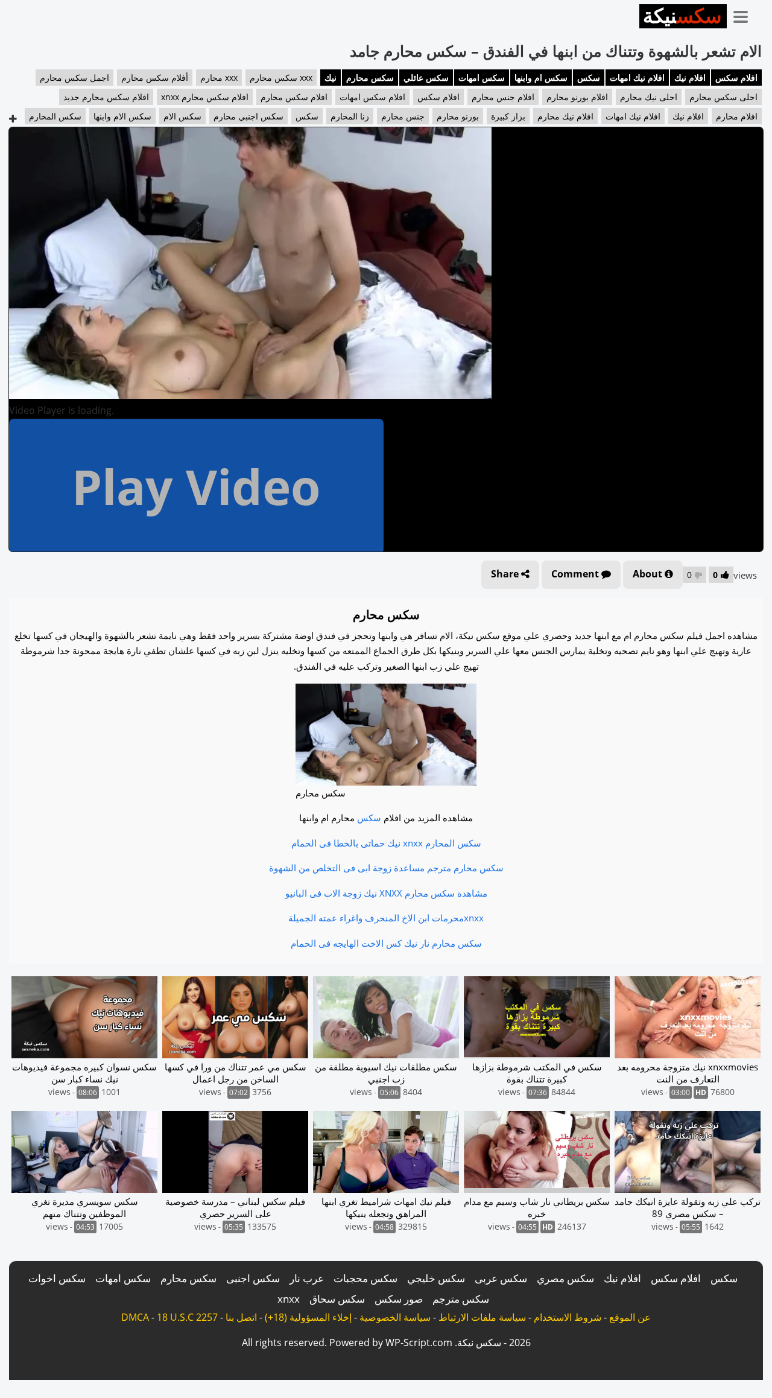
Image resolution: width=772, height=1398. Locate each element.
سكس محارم (370, 77)
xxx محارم (219, 77)
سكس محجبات (365, 1278)
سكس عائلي (426, 77)
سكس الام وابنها (122, 116)
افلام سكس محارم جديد (106, 97)
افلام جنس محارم (503, 97)
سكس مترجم (460, 1299)
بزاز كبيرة (508, 116)
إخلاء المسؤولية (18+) (308, 1317)
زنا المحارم (350, 116)
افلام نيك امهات (637, 77)
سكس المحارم (55, 116)
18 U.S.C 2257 (187, 1317)
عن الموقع (630, 1317)
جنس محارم (403, 116)
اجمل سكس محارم (74, 77)
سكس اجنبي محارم (248, 116)
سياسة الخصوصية (395, 1317)
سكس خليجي (436, 1278)
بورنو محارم (458, 116)
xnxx (288, 1299)
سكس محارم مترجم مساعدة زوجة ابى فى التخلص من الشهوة (386, 868)
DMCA (135, 1317)
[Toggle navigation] (745, 14)
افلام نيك (690, 77)
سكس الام (182, 116)
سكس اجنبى (253, 1278)
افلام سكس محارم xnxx (204, 97)
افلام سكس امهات (372, 97)
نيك (330, 77)
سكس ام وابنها (541, 77)
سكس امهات (481, 77)
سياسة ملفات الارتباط (482, 1317)
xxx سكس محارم (281, 77)
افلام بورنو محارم (577, 97)
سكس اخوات (57, 1278)
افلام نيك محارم (565, 116)
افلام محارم (737, 116)
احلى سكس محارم (723, 97)
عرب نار (307, 1278)
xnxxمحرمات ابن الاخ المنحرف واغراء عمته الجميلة (386, 918)
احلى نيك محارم (648, 97)
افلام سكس (736, 77)
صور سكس (399, 1299)
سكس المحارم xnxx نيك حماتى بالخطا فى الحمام (386, 843)
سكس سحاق (337, 1299)
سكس (588, 77)
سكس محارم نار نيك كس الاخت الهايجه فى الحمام (386, 943)
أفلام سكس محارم (154, 77)
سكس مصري (565, 1278)
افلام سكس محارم (294, 97)
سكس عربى (501, 1278)
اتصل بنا (241, 1317)
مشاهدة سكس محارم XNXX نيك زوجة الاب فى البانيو (386, 893)
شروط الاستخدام (567, 1317)
